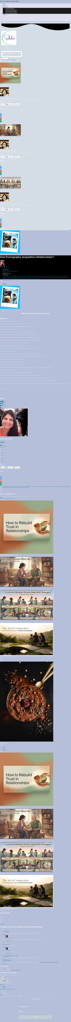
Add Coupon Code (23, 1006)
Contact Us (5, 14)
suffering (29, 278)
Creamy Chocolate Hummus (3, 742)
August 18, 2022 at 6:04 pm (6, 956)
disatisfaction (39, 276)
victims (33, 278)
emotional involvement (48, 276)
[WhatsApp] (35, 120)
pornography (45, 277)
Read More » (1, 175)
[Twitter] (35, 115)
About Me (5, 5)
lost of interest (65, 276)
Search (6, 57)
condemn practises (31, 276)
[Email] (35, 117)
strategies (24, 278)
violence (37, 278)
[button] (35, 488)
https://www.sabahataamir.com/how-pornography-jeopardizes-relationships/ (48, 962)
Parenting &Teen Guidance (11, 11)
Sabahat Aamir (2, 984)
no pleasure (21, 277)
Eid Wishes (1, 659)
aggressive (5, 276)
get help (55, 276)
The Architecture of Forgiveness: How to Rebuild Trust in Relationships (8, 98)
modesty (16, 277)
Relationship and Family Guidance (10, 271)
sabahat (7, 266)
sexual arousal (6, 278)
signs (20, 278)
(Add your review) (2, 924)
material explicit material (8, 277)
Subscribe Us (9, 53)
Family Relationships (10, 8)
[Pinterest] (35, 118)
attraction (20, 276)
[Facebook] (35, 114)
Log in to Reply (5, 934)
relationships (65, 277)
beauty (24, 276)
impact (59, 276)
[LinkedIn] (35, 122)
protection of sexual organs (55, 277)
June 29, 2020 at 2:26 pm (9, 950)
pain (26, 277)
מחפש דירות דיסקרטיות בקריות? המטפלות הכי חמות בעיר (12, 955)
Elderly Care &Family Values (11, 13)
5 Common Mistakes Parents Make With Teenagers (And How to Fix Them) (9, 203)
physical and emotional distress (34, 277)
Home (4, 4)
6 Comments (5, 272)
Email (1, 978)
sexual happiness (14, 278)
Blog (7, 55)
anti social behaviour (13, 276)
